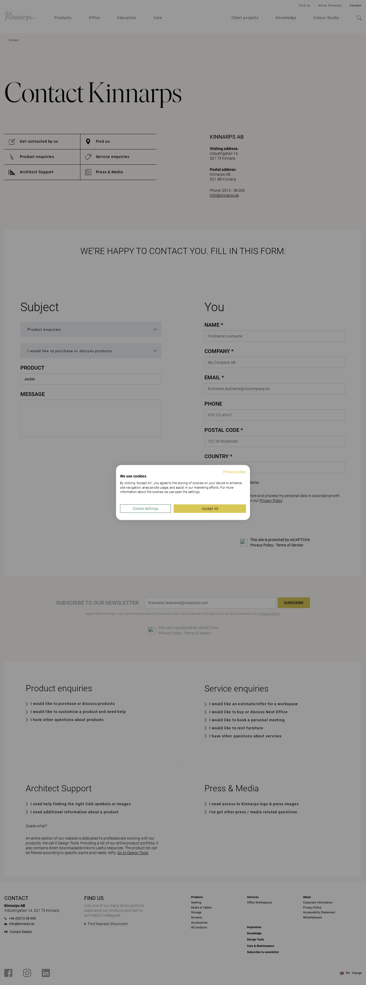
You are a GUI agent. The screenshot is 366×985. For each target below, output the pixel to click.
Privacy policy (234, 472)
